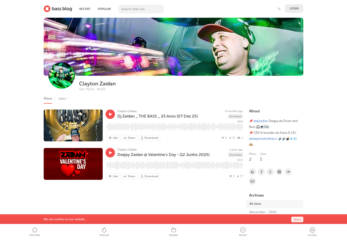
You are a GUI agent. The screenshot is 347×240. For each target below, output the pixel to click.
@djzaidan (261, 121)
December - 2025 (262, 212)
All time (255, 204)
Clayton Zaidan (97, 83)
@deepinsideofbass (262, 138)
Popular (104, 9)
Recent (84, 9)
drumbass (235, 116)
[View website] (252, 171)
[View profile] (261, 171)
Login (294, 8)
